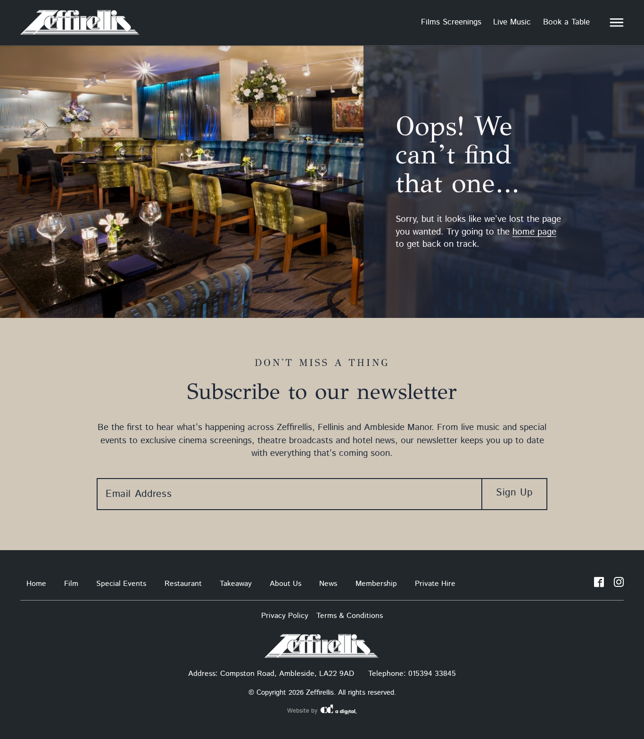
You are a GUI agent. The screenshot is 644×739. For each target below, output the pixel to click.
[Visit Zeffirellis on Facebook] (599, 584)
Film (71, 583)
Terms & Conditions (349, 615)
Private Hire (435, 583)
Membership (376, 583)
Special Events (121, 583)
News (328, 583)
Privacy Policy (284, 615)
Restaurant (183, 583)
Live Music (512, 22)
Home (36, 583)
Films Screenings (451, 22)
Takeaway (236, 583)
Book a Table (566, 22)
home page (534, 232)
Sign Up (514, 493)
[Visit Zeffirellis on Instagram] (619, 584)
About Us (285, 583)
